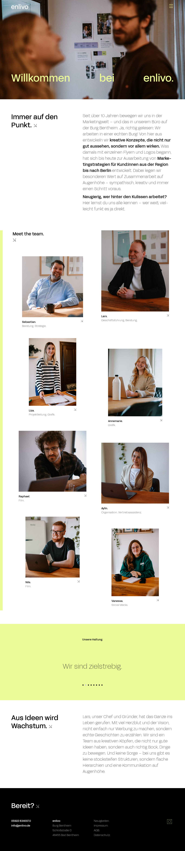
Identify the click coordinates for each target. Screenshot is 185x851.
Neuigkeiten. (101, 821)
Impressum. (101, 825)
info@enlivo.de (20, 825)
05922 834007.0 (21, 821)
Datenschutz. (102, 835)
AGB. (97, 830)
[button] (52, 325)
